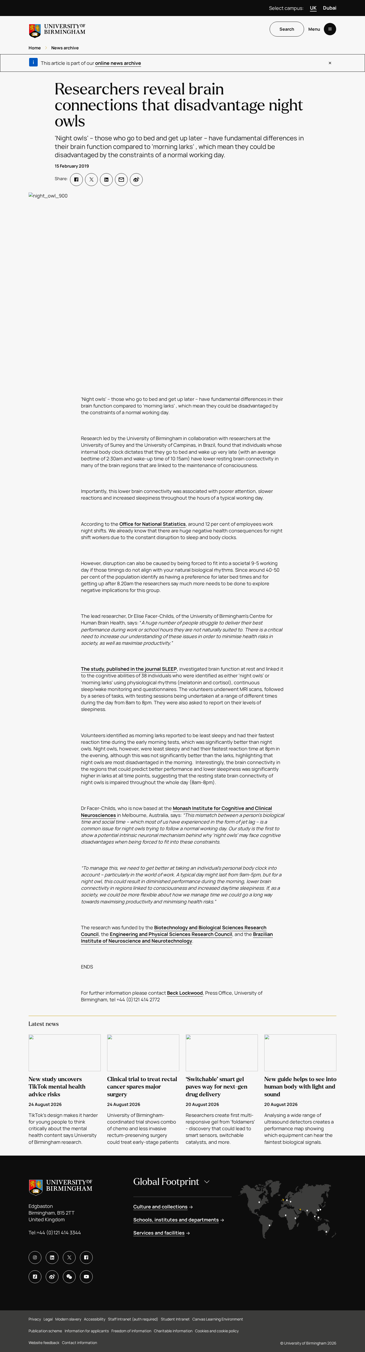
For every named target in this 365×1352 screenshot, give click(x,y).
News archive (65, 48)
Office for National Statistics (152, 524)
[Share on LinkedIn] (106, 179)
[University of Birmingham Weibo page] (52, 1276)
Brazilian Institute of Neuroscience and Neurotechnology (177, 937)
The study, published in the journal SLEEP (129, 669)
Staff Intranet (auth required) (133, 1319)
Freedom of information (131, 1330)
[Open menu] (330, 29)
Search (286, 29)
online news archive (118, 63)
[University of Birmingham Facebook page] (86, 1257)
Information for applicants (87, 1330)
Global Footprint (166, 1182)
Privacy (35, 1319)
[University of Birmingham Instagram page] (35, 1257)
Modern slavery (68, 1319)
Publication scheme (45, 1330)
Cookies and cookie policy (217, 1330)
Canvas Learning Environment (217, 1319)
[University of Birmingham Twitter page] (69, 1257)
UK (313, 8)
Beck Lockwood (185, 993)
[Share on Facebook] (76, 179)
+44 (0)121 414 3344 (59, 1232)
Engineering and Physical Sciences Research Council (171, 934)
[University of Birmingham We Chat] (69, 1276)
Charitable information (173, 1330)
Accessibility (94, 1319)
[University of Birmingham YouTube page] (86, 1276)
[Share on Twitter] (91, 179)
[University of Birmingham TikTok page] (35, 1276)
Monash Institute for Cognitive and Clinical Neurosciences (176, 811)
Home (35, 48)
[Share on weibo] (136, 179)
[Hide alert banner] (330, 63)
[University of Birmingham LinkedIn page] (52, 1257)
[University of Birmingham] (57, 29)
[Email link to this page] (121, 179)
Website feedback (44, 1342)
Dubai (329, 8)
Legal (48, 1319)
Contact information (79, 1342)
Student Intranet (175, 1319)
